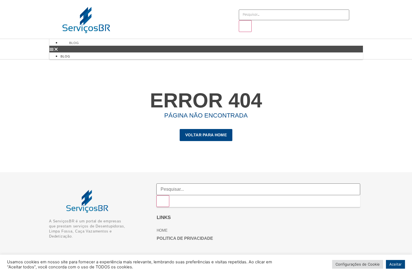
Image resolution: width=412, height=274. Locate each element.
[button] (206, 49)
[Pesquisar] (245, 26)
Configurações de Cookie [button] (357, 264)
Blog (74, 43)
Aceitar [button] (395, 264)
